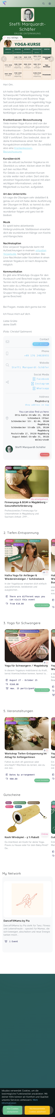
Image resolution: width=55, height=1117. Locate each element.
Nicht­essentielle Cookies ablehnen (37, 1110)
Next (51, 59)
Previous (4, 59)
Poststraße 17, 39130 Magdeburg (30, 433)
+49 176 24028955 (36, 355)
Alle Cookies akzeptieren (12, 1110)
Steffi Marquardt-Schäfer (30, 367)
